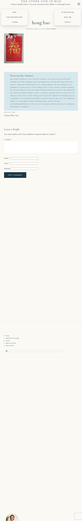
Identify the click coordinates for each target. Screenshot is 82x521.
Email (6, 163)
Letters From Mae (67, 12)
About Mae (67, 17)
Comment (7, 139)
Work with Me (10, 346)
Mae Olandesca (51, 29)
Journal (15, 22)
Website (7, 168)
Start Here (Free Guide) (14, 17)
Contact (67, 22)
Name (7, 158)
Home (14, 12)
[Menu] (78, 4)
